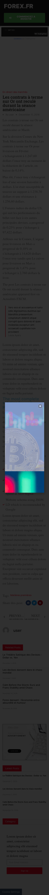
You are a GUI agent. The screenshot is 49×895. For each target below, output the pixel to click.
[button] (40, 406)
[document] (24, 447)
